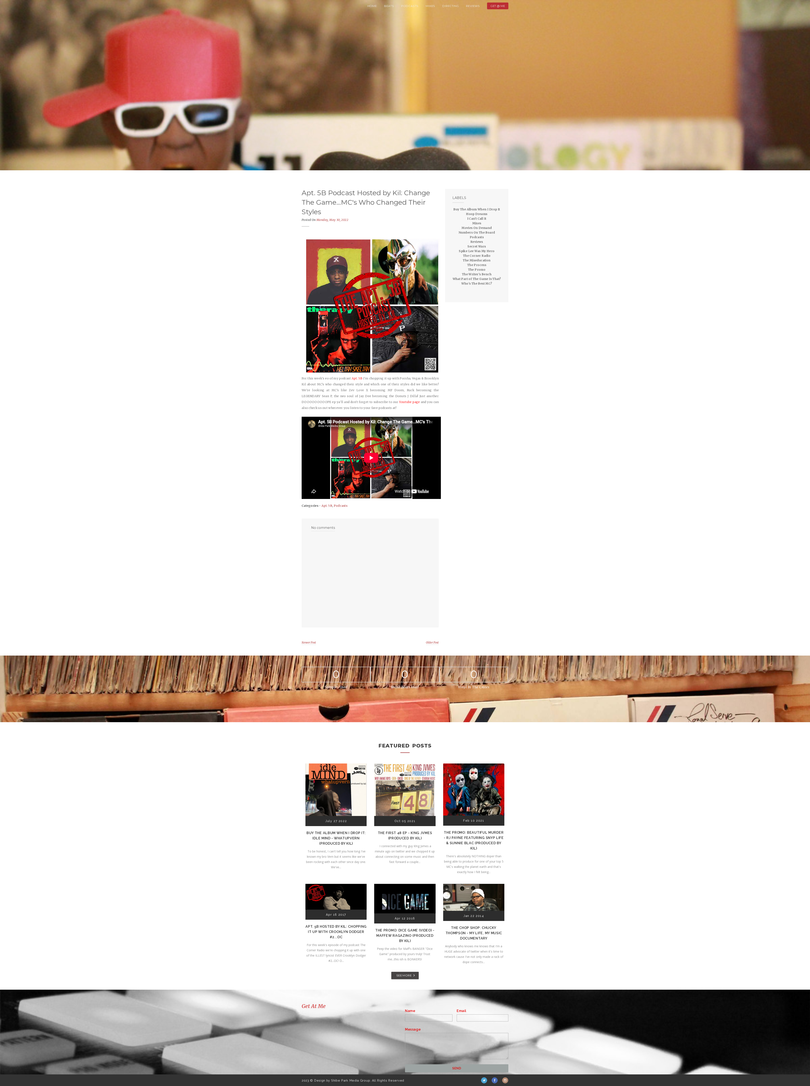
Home (372, 6)
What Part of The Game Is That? (477, 279)
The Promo (477, 270)
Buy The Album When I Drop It (476, 209)
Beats (389, 6)
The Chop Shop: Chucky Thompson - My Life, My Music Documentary (474, 933)
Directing (450, 6)
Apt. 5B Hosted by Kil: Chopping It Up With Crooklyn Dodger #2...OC (336, 932)
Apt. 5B (326, 506)
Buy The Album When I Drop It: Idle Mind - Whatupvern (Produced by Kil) (336, 838)
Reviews (473, 6)
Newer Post (309, 642)
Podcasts (409, 6)
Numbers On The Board (477, 232)
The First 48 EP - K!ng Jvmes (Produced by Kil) (405, 835)
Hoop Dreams (476, 214)
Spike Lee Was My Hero (476, 251)
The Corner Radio (476, 256)
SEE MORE (404, 975)
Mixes (430, 6)
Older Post (432, 642)
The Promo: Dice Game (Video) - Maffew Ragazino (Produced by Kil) (405, 935)
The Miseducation (476, 260)
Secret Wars (476, 246)
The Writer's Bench (476, 274)
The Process (476, 265)
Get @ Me (497, 6)
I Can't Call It (476, 218)
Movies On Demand (477, 228)
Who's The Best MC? (476, 283)
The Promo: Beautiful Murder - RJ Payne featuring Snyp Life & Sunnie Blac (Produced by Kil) (474, 840)
